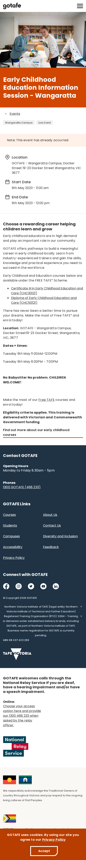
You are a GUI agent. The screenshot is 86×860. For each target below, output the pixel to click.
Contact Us (52, 525)
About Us (50, 514)
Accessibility (12, 547)
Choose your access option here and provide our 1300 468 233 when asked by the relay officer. (22, 716)
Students (10, 525)
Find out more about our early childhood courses (36, 432)
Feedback (51, 547)
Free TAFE (46, 399)
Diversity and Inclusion (60, 536)
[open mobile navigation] (80, 6)
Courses (9, 514)
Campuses (11, 536)
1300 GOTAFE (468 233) (22, 487)
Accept (44, 851)
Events (15, 113)
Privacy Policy (14, 557)
